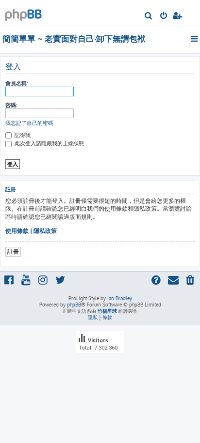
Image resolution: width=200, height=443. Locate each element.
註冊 (13, 251)
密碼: (11, 105)
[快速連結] (195, 38)
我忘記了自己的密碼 (29, 123)
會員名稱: (16, 83)
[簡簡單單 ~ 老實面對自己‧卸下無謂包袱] (23, 12)
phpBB (74, 304)
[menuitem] (149, 16)
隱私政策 (45, 230)
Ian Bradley (119, 298)
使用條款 (17, 230)
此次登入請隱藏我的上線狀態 (48, 143)
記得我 (22, 135)
